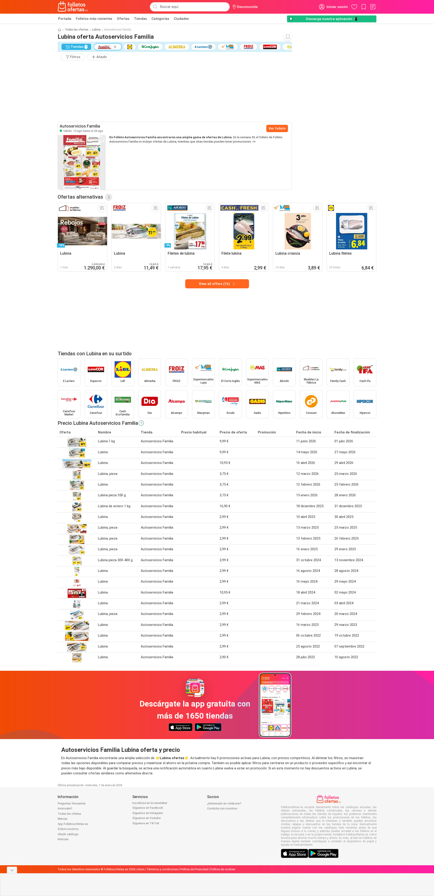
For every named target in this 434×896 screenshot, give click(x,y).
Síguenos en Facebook (147, 807)
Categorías (160, 19)
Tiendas (140, 19)
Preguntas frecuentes (72, 803)
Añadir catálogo (68, 834)
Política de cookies (222, 869)
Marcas (62, 818)
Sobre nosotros (68, 829)
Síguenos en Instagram (147, 813)
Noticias (63, 839)
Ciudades (181, 19)
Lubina (96, 29)
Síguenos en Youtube (146, 818)
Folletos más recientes (94, 19)
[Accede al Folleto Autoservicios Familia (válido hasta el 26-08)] (82, 162)
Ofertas (123, 19)
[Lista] (373, 6)
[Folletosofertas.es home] (73, 7)
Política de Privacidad (194, 869)
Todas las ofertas (76, 29)
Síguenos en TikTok (145, 823)
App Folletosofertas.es (73, 824)
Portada (64, 19)
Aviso (140, 869)
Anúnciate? (65, 808)
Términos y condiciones (162, 869)
